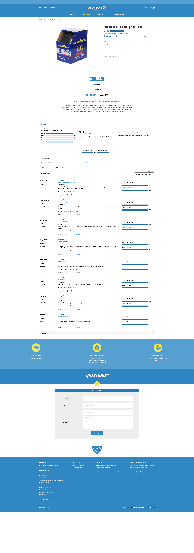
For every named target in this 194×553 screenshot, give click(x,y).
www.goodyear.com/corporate (115, 111)
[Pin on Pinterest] (110, 56)
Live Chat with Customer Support (48, 465)
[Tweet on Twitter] (113, 56)
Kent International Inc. (111, 23)
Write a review (122, 36)
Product (64, 412)
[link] (111, 36)
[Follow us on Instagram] (136, 472)
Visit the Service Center (46, 473)
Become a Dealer (44, 475)
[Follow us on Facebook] (132, 472)
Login (146, 7)
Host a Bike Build (43, 468)
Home (40, 19)
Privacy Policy (43, 494)
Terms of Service (44, 497)
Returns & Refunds (44, 482)
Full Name (65, 398)
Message (65, 422)
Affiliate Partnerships (45, 477)
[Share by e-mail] (115, 56)
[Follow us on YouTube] (140, 472)
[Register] (118, 471)
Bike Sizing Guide (44, 470)
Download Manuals (44, 490)
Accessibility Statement (46, 492)
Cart (152, 7)
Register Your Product (45, 487)
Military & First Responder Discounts (49, 502)
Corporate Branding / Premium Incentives (51, 480)
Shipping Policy (43, 499)
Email (64, 405)
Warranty (42, 485)
